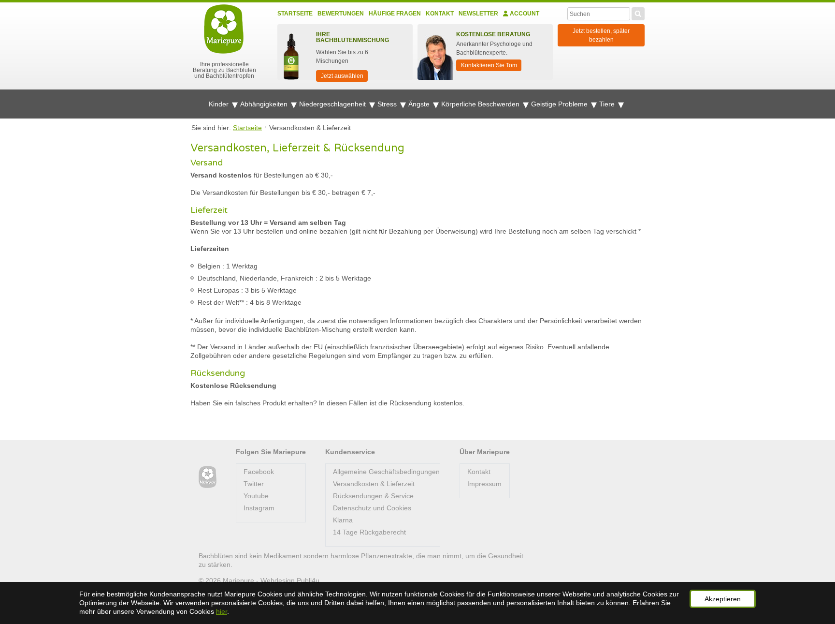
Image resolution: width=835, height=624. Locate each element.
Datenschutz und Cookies (372, 508)
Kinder (219, 104)
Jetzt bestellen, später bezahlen (601, 35)
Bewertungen (340, 13)
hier (221, 611)
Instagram (259, 508)
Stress (388, 104)
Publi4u (308, 580)
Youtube (256, 496)
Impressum (484, 484)
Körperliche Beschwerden (481, 104)
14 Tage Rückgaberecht (369, 532)
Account (523, 13)
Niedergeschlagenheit (333, 104)
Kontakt (440, 13)
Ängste (420, 104)
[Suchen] (638, 12)
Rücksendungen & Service (373, 496)
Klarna (343, 520)
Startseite (295, 13)
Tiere (608, 104)
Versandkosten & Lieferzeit (374, 484)
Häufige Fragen (395, 13)
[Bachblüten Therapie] (207, 477)
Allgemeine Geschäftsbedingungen (386, 471)
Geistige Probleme (560, 104)
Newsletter (478, 13)
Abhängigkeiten (264, 104)
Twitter (254, 484)
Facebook (259, 471)
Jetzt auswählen (342, 76)
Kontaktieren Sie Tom (489, 65)
